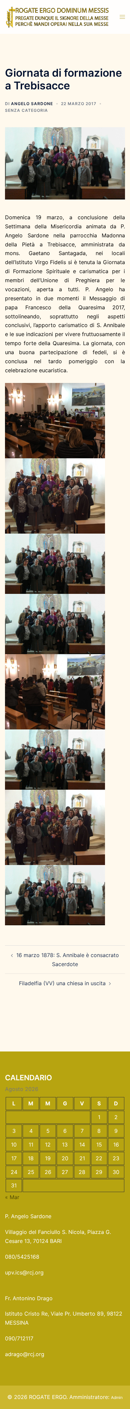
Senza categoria (26, 110)
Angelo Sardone (32, 103)
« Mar (12, 1197)
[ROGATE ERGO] (57, 16)
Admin (117, 1397)
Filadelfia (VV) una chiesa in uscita (62, 983)
